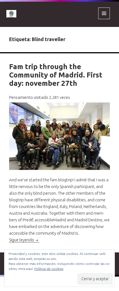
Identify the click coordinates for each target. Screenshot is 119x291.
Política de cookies (48, 268)
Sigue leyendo (24, 239)
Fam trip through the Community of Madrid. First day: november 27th (55, 74)
